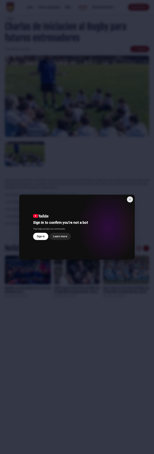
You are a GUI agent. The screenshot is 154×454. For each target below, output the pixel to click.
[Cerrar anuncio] (130, 199)
